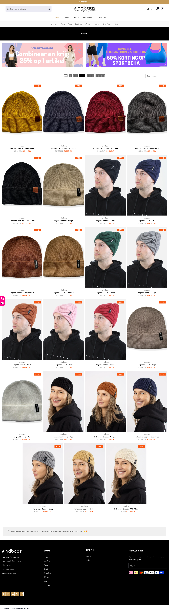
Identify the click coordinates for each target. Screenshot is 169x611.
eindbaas (22, 146)
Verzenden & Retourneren (11, 561)
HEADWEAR (87, 17)
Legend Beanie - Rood (105, 364)
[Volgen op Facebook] (4, 594)
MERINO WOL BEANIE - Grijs (147, 148)
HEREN (76, 17)
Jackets (97, 24)
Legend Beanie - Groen (105, 292)
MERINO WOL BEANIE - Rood (105, 148)
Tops (45, 581)
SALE (112, 17)
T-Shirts (115, 24)
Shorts (63, 24)
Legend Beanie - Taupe (147, 364)
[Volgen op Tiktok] (22, 594)
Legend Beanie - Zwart (105, 220)
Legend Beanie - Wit (22, 437)
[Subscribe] (163, 565)
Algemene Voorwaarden (10, 557)
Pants (70, 24)
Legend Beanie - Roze (64, 364)
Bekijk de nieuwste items (84, 2)
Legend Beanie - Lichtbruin (64, 292)
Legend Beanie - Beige (63, 220)
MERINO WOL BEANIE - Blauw (63, 148)
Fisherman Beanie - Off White (126, 509)
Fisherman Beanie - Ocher (84, 509)
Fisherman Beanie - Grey (43, 509)
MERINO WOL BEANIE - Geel (22, 148)
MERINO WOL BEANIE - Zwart (22, 220)
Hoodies (88, 24)
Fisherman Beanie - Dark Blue (147, 437)
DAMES (67, 17)
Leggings (54, 24)
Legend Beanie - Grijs (147, 292)
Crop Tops (106, 24)
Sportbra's (78, 24)
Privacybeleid (6, 565)
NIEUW (57, 17)
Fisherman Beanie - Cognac (105, 437)
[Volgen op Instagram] (8, 594)
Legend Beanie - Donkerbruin (22, 292)
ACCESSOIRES (101, 17)
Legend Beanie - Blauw (147, 220)
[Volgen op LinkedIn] (13, 594)
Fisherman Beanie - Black (63, 437)
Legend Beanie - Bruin (22, 364)
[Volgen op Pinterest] (17, 594)
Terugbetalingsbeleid (9, 573)
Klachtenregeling (8, 569)
